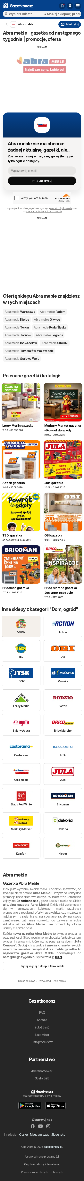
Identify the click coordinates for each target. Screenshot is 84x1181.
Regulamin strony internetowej (42, 1164)
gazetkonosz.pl (53, 1146)
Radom (52, 312)
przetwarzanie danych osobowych (43, 211)
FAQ (42, 1012)
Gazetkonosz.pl (27, 901)
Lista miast (42, 1035)
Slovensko (58, 1134)
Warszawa (19, 312)
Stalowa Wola (21, 359)
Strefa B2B (42, 1078)
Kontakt (42, 1020)
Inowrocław (20, 343)
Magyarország (39, 1134)
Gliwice (47, 319)
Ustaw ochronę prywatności (42, 1156)
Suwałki (54, 343)
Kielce (16, 319)
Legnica (49, 335)
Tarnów (17, 335)
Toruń (16, 327)
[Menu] (77, 6)
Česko (23, 1134)
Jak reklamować (42, 1071)
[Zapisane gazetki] (62, 6)
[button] (70, 6)
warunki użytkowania (61, 208)
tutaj (58, 957)
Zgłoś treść (42, 1027)
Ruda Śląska (50, 327)
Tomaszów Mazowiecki (29, 351)
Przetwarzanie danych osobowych (42, 1172)
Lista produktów (42, 1042)
